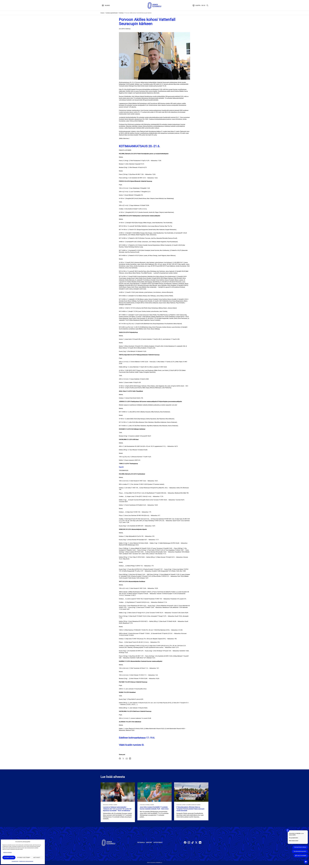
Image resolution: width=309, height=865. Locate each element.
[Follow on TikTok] (192, 842)
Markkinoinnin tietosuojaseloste (26, 861)
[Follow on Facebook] (185, 842)
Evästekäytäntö (15, 861)
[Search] (207, 5)
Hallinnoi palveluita (7, 852)
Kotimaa (121, 13)
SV (204, 5)
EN (202, 5)
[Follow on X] (196, 842)
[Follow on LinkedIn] (200, 842)
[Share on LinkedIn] (130, 759)
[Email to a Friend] (127, 759)
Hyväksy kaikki (9, 857)
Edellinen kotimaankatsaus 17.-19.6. (137, 737)
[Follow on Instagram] (189, 842)
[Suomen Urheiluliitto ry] (154, 5)
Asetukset (36, 857)
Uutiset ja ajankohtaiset (112, 13)
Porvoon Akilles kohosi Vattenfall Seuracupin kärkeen (138, 13)
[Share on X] (123, 759)
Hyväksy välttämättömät (23, 857)
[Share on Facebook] (120, 759)
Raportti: (121, 467)
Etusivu (102, 13)
